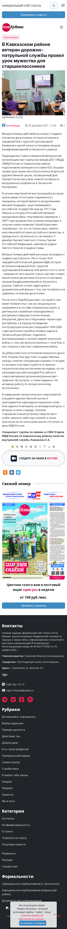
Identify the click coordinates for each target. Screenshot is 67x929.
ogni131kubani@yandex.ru (20, 690)
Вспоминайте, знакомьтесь (19, 717)
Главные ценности (13, 730)
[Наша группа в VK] (15, 701)
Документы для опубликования (22, 900)
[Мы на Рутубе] (31, 701)
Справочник (10, 866)
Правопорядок (10, 37)
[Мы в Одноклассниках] (23, 701)
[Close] (54, 914)
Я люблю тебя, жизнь (15, 775)
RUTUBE (52, 458)
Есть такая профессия (15, 749)
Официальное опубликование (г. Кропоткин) (30, 884)
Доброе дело (10, 742)
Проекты (7, 794)
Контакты (8, 818)
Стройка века (10, 768)
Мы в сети (8, 801)
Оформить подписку (33, 605)
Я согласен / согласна (33, 923)
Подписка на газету (14, 838)
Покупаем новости (14, 844)
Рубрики (7, 788)
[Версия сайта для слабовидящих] (63, 6)
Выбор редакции (12, 723)
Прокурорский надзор (16, 755)
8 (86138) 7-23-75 (15, 684)
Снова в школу (11, 762)
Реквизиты (9, 853)
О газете (7, 831)
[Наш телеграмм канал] (6, 701)
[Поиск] (53, 6)
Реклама (7, 860)
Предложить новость (33, 15)
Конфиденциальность (16, 825)
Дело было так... (11, 736)
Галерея (7, 781)
